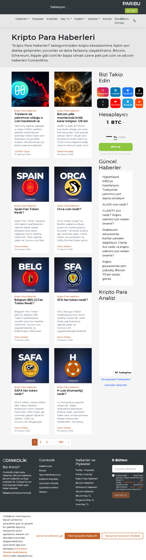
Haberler (21, 18)
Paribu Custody (84, 474)
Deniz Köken (21, 246)
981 (61, 442)
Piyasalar (38, 18)
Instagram (103, 94)
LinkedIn (115, 94)
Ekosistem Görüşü (121, 20)
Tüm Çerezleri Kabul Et (82, 535)
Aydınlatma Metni (133, 482)
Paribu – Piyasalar (85, 470)
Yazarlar (93, 18)
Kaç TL (65, 18)
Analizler (52, 18)
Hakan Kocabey (65, 151)
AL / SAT (131, 10)
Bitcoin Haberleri (85, 483)
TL (115, 137)
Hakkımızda (45, 466)
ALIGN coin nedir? (115, 204)
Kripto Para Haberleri (87, 478)
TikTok (139, 94)
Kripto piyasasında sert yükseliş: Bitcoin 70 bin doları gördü (114, 270)
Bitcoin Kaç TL (83, 495)
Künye (42, 470)
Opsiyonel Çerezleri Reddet (122, 535)
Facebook (128, 94)
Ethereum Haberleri (86, 487)
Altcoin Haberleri (85, 491)
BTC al (115, 146)
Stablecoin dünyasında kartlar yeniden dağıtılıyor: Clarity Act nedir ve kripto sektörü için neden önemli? (115, 242)
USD (122, 137)
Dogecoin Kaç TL (85, 500)
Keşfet (78, 18)
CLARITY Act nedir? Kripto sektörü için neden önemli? (115, 217)
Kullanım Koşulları (48, 479)
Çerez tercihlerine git (49, 535)
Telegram (128, 105)
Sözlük (107, 18)
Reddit (139, 105)
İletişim (43, 491)
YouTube (115, 105)
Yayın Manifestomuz (50, 474)
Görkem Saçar (22, 151)
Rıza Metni (137, 487)
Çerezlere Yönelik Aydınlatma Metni (15, 552)
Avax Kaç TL (82, 504)
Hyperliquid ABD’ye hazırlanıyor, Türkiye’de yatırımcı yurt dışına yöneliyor (113, 187)
